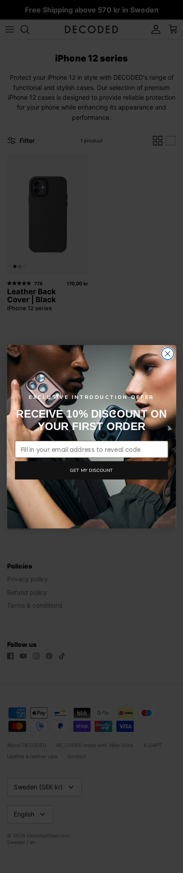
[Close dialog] (168, 354)
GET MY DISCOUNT (91, 470)
